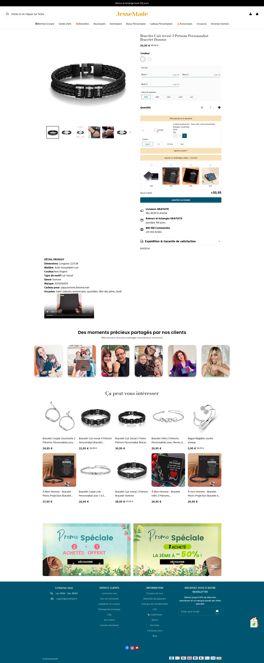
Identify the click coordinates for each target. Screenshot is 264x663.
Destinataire (116, 23)
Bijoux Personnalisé (135, 23)
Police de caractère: (148, 92)
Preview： (145, 67)
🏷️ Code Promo (154, 614)
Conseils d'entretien (109, 625)
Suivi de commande (109, 598)
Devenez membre (220, 23)
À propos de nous (154, 593)
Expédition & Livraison (109, 603)
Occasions (202, 23)
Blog (155, 635)
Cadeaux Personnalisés (161, 23)
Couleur (145, 139)
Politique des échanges (109, 609)
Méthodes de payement (154, 598)
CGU (155, 609)
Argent (147, 144)
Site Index (154, 625)
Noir (182, 144)
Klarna (155, 619)
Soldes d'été (65, 23)
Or (159, 144)
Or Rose (170, 144)
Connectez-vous (109, 593)
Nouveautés (99, 23)
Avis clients (109, 619)
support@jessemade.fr (66, 598)
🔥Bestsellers (82, 23)
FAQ (109, 614)
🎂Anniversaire (184, 23)
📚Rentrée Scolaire (44, 23)
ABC (146, 97)
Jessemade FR (53, 658)
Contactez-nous (154, 630)
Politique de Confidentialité (155, 603)
